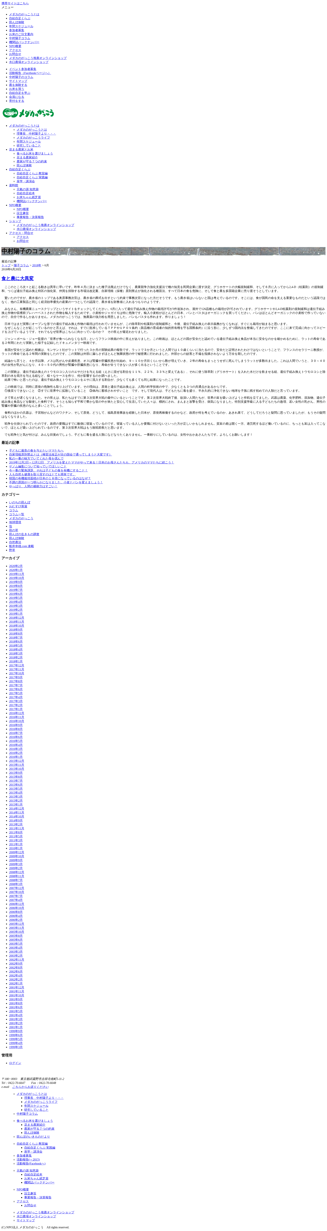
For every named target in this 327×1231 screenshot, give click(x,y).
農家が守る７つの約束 (32, 161)
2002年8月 (16, 967)
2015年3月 (16, 796)
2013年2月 (16, 824)
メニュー (8, 7)
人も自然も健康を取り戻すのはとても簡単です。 (42, 474)
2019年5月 (16, 597)
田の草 (13, 530)
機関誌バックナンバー (24, 42)
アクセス (15, 50)
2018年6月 (16, 641)
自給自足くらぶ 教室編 (32, 173)
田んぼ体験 (16, 22)
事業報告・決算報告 (30, 217)
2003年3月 (16, 951)
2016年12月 (16, 713)
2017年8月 (16, 681)
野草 (12, 550)
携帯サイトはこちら (15, 3)
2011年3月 (16, 840)
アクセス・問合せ (21, 233)
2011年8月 (16, 832)
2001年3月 (16, 1019)
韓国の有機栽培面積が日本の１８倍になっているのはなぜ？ (50, 478)
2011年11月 (16, 828)
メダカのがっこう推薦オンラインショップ (38, 58)
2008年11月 (16, 876)
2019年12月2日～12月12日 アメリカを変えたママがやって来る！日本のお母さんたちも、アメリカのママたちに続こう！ (91, 462)
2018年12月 (16, 617)
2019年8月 (16, 585)
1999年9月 (16, 1031)
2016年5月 (16, 741)
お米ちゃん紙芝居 (29, 197)
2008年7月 (16, 880)
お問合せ (15, 54)
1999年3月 (16, 1047)
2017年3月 (16, 701)
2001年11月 (16, 991)
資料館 (13, 185)
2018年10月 (16, 625)
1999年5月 (16, 1039)
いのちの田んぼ (19, 502)
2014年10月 (16, 816)
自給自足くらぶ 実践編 (32, 177)
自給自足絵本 (26, 193)
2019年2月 (16, 609)
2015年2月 (16, 800)
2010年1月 (16, 848)
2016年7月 (16, 733)
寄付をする (16, 100)
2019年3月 (16, 605)
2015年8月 (16, 776)
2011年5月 (16, 836)
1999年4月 (16, 1043)
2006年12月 (16, 904)
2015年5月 (16, 788)
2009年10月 (16, 856)
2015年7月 (16, 780)
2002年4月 (16, 975)
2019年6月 (16, 593)
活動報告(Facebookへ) (31, 1163)
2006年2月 (16, 919)
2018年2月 (16, 657)
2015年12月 (16, 760)
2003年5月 (16, 943)
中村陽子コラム (19, 38)
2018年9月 (16, 629)
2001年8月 (16, 1003)
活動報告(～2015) (28, 1159)
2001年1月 (16, 1027)
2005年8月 (16, 935)
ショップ (15, 221)
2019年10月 (16, 578)
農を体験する (18, 85)
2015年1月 (16, 804)
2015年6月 (16, 784)
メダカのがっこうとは (24, 14)
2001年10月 (16, 995)
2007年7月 (16, 896)
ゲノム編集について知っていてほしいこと (38, 466)
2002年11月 (16, 959)
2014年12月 (16, 808)
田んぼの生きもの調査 (24, 534)
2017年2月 (16, 705)
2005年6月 (16, 939)
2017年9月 (16, 677)
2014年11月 (16, 812)
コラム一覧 (16, 514)
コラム (13, 510)
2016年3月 (16, 748)
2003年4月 (16, 947)
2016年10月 (16, 721)
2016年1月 (16, 756)
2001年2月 (16, 1023)
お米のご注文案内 (21, 34)
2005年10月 (16, 931)
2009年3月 (16, 864)
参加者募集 (16, 30)
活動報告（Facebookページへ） (30, 73)
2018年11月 (16, 621)
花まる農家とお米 (21, 149)
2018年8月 (16, 633)
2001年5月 (16, 1011)
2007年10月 (16, 892)
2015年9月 (16, 772)
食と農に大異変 (18, 278)
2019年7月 (16, 589)
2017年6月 (16, 689)
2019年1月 (16, 613)
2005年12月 (16, 923)
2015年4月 (16, 792)
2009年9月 (16, 860)
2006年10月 (16, 908)
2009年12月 (16, 852)
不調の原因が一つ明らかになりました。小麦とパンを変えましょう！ (56, 482)
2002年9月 (16, 963)
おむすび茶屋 (18, 506)
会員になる (16, 96)
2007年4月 (16, 900)
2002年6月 (16, 971)
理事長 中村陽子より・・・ (36, 133)
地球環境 (15, 522)
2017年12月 (16, 665)
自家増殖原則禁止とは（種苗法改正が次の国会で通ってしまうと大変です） (60, 454)
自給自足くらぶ (19, 18)
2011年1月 (16, 844)
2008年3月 (16, 884)
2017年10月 (16, 673)
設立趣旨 (23, 213)
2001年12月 (16, 987)
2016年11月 (16, 717)
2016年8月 (16, 729)
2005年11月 (16, 927)
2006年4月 (16, 915)
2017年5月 (16, 693)
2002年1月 (16, 983)
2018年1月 (16, 661)
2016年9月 (16, 725)
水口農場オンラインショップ (28, 62)
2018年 (36, 265)
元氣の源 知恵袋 (28, 189)
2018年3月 (16, 653)
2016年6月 (16, 737)
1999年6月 (16, 1035)
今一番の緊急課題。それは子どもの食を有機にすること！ (48, 470)
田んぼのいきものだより (33, 1136)
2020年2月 (16, 566)
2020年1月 (16, 570)
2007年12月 (16, 888)
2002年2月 (16, 979)
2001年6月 (16, 1007)
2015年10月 (16, 768)
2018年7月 (16, 637)
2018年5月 (16, 645)
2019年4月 (16, 601)
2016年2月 (16, 752)
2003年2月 (16, 955)
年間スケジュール (21, 26)
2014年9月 (16, 820)
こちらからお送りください (30, 1086)
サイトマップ (18, 81)
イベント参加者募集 (22, 69)
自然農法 (15, 542)
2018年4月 (16, 649)
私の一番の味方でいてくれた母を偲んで (36, 458)
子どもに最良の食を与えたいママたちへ (36, 450)
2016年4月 (16, 745)
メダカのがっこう (21, 518)
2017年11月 (16, 669)
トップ (6, 265)
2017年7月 (16, 685)
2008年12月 (16, 872)
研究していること (29, 145)
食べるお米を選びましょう (35, 153)
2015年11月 (16, 764)
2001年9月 (16, 999)
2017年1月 (16, 709)
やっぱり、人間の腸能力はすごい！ (33, 486)
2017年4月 (16, 697)
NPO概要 (15, 46)
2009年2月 (16, 868)
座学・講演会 (26, 181)
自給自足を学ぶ (19, 92)
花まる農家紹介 (27, 157)
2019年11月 (16, 574)
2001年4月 (16, 1015)
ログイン (15, 1063)
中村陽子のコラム (21, 77)
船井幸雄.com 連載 (21, 546)
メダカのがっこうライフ (33, 137)
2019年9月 (16, 582)
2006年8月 (16, 911)
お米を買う (16, 88)
